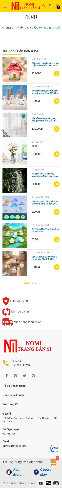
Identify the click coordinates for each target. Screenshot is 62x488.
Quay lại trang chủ (47, 27)
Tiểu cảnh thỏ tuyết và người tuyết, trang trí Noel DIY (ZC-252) (45, 92)
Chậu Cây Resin (39, 59)
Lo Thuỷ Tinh (37, 142)
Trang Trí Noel (38, 170)
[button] (44, 6)
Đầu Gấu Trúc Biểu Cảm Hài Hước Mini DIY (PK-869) (44, 258)
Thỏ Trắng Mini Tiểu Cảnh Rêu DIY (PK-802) (45, 230)
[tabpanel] (31, 168)
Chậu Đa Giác (38, 114)
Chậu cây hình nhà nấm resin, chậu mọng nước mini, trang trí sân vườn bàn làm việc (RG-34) (45, 64)
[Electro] (18, 6)
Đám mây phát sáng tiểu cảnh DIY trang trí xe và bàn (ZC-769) (45, 202)
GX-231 (35, 146)
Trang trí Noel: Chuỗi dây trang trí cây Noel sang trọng (45, 175)
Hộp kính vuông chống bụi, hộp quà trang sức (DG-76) (44, 119)
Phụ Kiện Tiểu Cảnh (40, 87)
